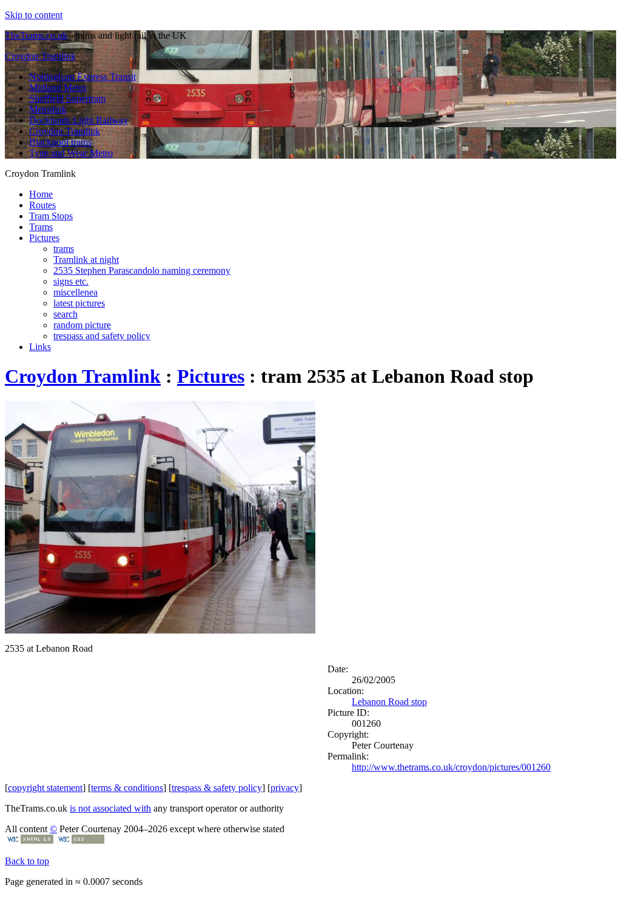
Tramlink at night (86, 259)
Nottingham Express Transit (82, 76)
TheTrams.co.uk (36, 35)
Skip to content (33, 15)
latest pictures (79, 303)
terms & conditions (127, 788)
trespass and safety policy (101, 336)
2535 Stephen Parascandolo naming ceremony (141, 270)
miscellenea (75, 292)
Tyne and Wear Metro (71, 153)
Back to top (27, 861)
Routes (42, 205)
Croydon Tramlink (40, 56)
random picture (82, 325)
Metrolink (48, 109)
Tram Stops (51, 216)
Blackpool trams (60, 142)
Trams (41, 227)
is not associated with (110, 808)
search (65, 314)
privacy (284, 788)
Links (40, 347)
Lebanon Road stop (389, 702)
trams (63, 248)
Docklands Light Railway (78, 120)
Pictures (44, 238)
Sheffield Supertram (67, 98)
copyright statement (45, 788)
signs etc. (71, 281)
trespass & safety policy (217, 788)
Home (41, 194)
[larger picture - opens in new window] (160, 630)
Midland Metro (58, 87)
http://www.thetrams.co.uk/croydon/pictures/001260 (451, 767)
